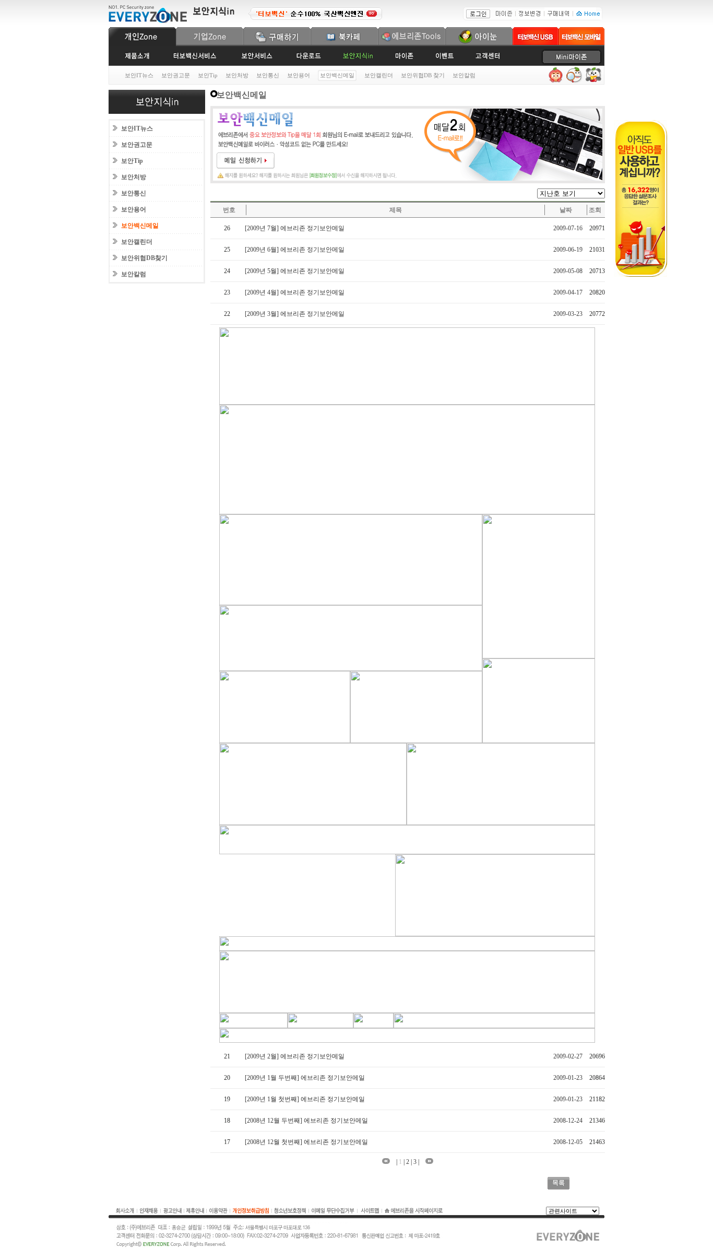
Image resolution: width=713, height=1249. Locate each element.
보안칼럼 (464, 75)
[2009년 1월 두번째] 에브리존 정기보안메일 (305, 1077)
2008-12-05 (568, 1142)
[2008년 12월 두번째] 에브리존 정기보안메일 (306, 1120)
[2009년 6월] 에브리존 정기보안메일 (294, 249)
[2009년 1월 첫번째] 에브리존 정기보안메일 (305, 1099)
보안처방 (236, 75)
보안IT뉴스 (139, 75)
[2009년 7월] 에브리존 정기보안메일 (294, 228)
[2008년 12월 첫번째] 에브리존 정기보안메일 (306, 1142)
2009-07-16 (568, 228)
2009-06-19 (568, 249)
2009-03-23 (568, 313)
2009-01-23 (568, 1077)
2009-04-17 (568, 292)
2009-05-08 (568, 271)
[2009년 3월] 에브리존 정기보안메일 (294, 313)
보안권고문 (175, 75)
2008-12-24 (568, 1120)
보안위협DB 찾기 (423, 75)
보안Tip (208, 75)
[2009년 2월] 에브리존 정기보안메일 (294, 1056)
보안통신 (267, 75)
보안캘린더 (378, 75)
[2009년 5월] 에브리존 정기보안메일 (294, 271)
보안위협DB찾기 (144, 258)
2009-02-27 (568, 1056)
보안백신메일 (140, 225)
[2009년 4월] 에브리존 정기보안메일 (294, 292)
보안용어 (298, 75)
